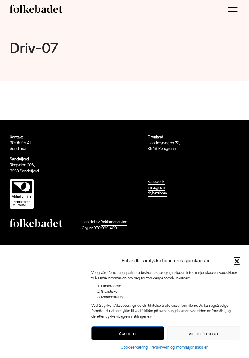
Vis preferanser (204, 333)
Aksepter (128, 333)
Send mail (18, 148)
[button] (237, 260)
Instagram (156, 187)
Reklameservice (114, 221)
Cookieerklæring (134, 347)
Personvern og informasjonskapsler (179, 347)
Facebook (156, 181)
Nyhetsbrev (157, 193)
